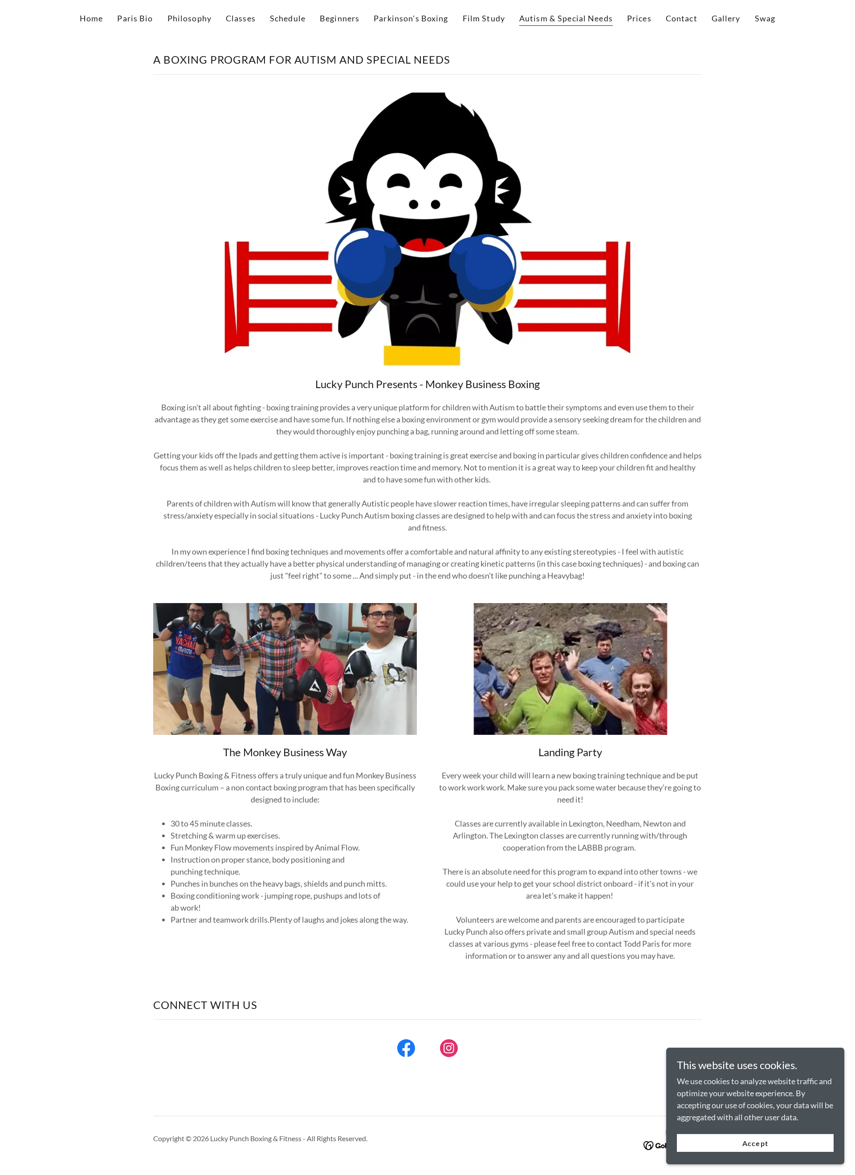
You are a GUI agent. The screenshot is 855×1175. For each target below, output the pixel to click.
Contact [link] (681, 18)
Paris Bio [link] (135, 18)
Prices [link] (639, 18)
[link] (406, 1049)
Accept (755, 1143)
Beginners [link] (339, 18)
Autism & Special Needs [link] (566, 18)
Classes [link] (241, 18)
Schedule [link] (287, 18)
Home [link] (91, 18)
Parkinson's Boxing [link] (411, 18)
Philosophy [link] (189, 18)
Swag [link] (765, 18)
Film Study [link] (484, 18)
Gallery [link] (726, 18)
